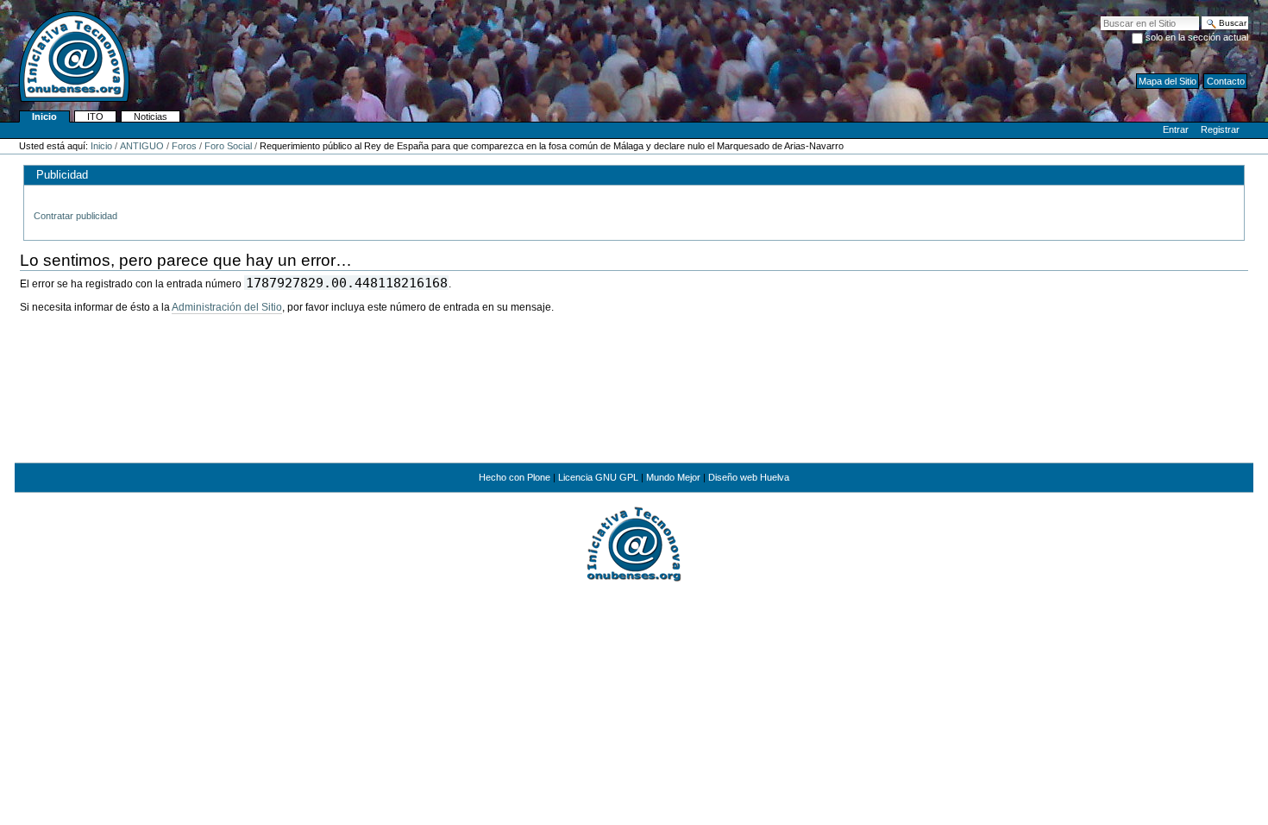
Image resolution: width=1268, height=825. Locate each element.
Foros (184, 146)
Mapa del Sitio (1167, 81)
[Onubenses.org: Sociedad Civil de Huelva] (634, 543)
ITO (95, 116)
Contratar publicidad (75, 216)
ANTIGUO (142, 146)
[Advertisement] (634, 403)
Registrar (1220, 129)
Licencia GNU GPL (598, 477)
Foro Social (228, 146)
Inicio (44, 116)
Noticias (150, 116)
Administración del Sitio (227, 307)
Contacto (1226, 81)
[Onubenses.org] (64, 55)
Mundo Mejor (673, 477)
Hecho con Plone (514, 477)
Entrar (1176, 129)
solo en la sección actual (1197, 37)
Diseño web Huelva (748, 477)
